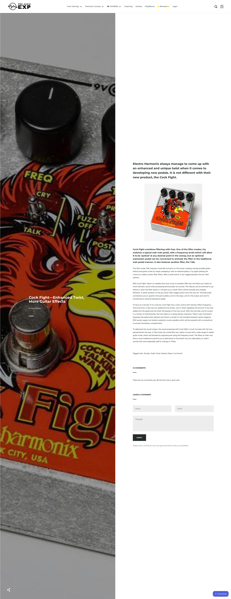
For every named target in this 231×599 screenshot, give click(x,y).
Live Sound (177, 353)
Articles (147, 353)
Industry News (167, 353)
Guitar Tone (155, 353)
